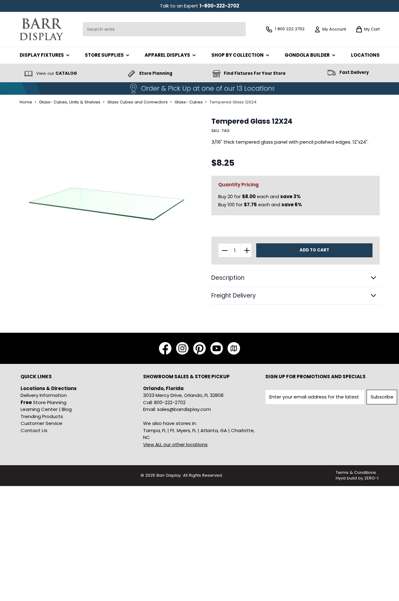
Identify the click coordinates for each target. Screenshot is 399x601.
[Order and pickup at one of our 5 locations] (199, 88)
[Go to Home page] (41, 29)
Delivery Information (44, 395)
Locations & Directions (49, 388)
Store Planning (43, 402)
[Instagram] (182, 348)
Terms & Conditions (356, 472)
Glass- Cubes (189, 102)
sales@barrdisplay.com (184, 409)
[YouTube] (216, 348)
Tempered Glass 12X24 (233, 102)
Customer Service (41, 423)
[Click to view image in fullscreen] (107, 204)
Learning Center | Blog (46, 409)
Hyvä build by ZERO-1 (357, 478)
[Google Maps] (234, 348)
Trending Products (42, 416)
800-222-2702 (169, 402)
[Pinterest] (199, 348)
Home (26, 102)
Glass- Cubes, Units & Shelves (69, 102)
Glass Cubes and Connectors (137, 102)
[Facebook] (165, 348)
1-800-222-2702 (219, 5)
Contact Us (34, 430)
